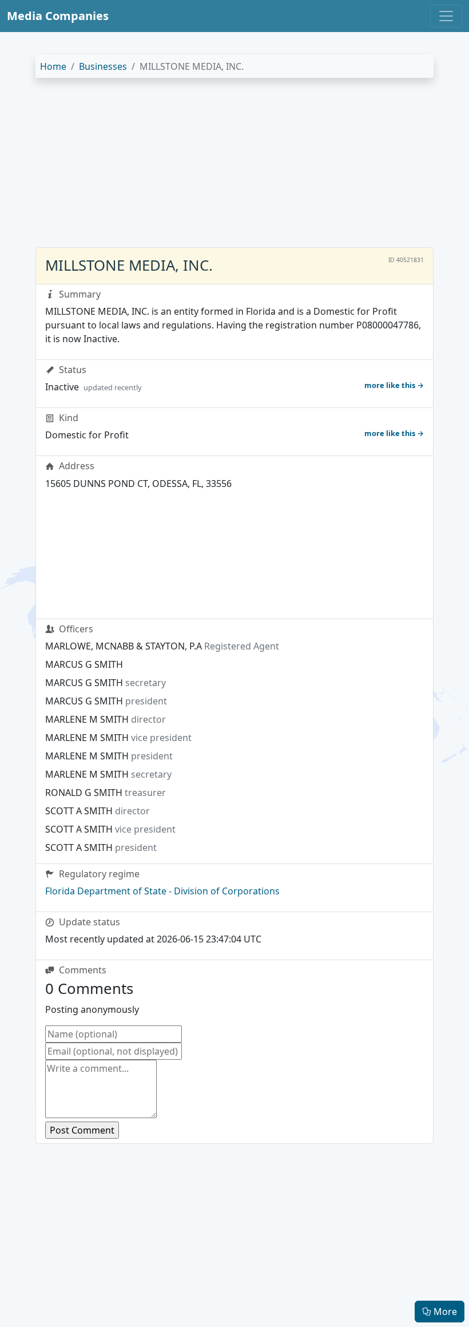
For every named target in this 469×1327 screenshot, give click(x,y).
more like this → (394, 385)
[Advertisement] (234, 167)
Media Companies (58, 15)
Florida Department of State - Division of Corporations (162, 891)
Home (53, 66)
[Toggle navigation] (446, 16)
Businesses (103, 66)
